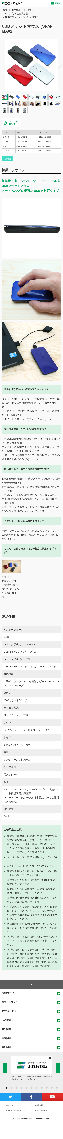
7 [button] (36, 1088)
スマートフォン (10, 1002)
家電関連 (6, 1038)
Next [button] (60, 65)
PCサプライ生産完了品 (16, 13)
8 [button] (42, 1088)
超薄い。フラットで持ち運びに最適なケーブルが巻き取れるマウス (10, 587)
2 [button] (11, 1088)
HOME (5, 10)
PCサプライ (30, 10)
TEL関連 (6, 1029)
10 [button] (52, 1088)
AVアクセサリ (9, 1011)
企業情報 (39, 1105)
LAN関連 (6, 1020)
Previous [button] (3, 65)
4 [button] (21, 1088)
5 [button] (26, 1088)
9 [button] (47, 1088)
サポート (9, 1105)
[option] (31, 65)
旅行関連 (6, 1047)
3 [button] (16, 1088)
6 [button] (31, 1088)
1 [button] (6, 1088)
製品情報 (16, 10)
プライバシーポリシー (15, 1110)
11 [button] (57, 1088)
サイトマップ (41, 1110)
